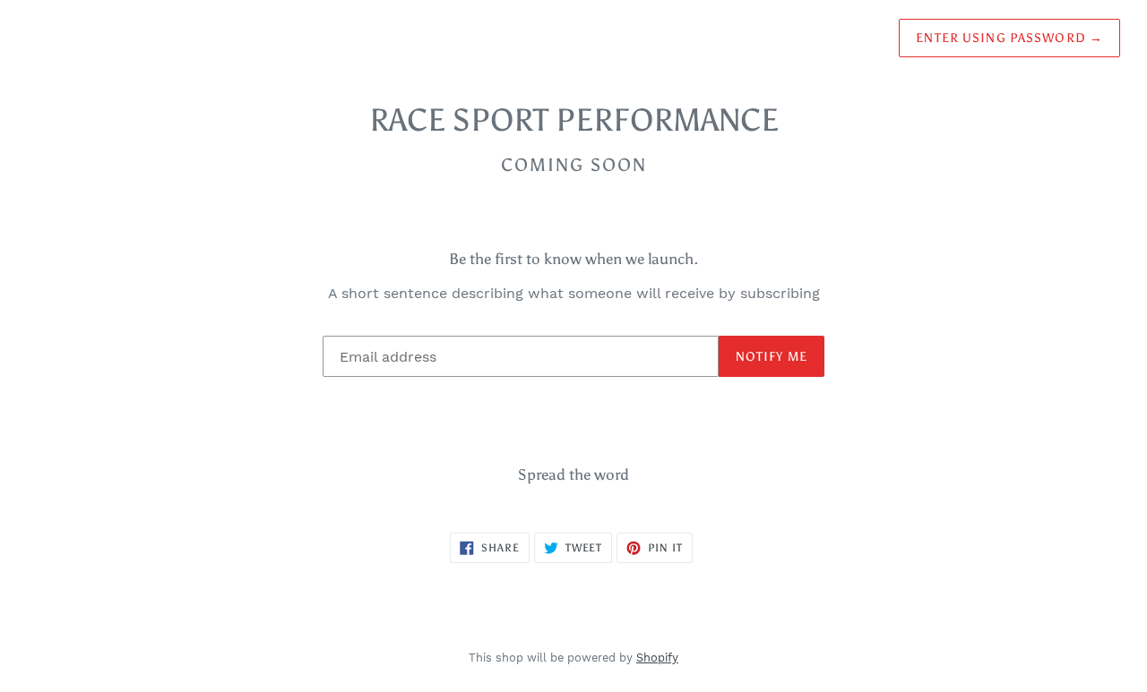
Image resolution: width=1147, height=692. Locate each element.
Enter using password (1009, 38)
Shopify (657, 657)
